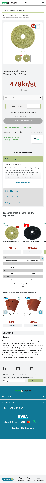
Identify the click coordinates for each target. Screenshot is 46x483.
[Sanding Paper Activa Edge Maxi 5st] (33, 305)
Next (40, 312)
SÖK (28, 480)
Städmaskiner (14, 15)
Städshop (23, 396)
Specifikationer (12, 191)
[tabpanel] (23, 36)
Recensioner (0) (12, 197)
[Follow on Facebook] (4, 369)
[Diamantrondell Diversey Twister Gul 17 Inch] (23, 36)
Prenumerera (36, 381)
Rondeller (26, 15)
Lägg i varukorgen (23, 121)
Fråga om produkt (13, 203)
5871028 (16, 132)
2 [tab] (25, 52)
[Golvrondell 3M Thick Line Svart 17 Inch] (32, 232)
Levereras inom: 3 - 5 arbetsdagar (20, 127)
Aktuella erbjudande (23, 408)
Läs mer (12, 252)
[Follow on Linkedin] (31, 369)
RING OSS (21, 480)
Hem (3, 15)
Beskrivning (11, 159)
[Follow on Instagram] (18, 369)
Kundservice (23, 402)
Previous (5, 312)
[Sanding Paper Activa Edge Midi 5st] (12, 305)
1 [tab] (21, 52)
